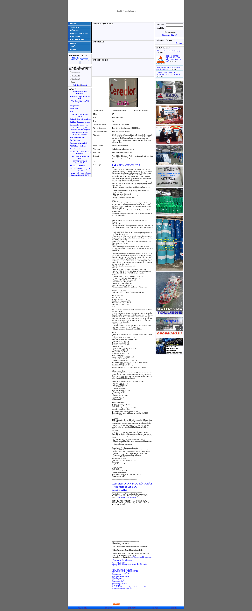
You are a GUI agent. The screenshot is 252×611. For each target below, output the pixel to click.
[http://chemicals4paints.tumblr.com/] (169, 270)
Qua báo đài (76, 79)
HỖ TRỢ (155, 608)
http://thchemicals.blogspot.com (141, 557)
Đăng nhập (166, 35)
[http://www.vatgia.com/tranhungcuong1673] (169, 186)
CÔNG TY (108, 608)
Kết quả (84, 85)
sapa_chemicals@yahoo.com (126, 497)
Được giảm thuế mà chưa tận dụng (168, 51)
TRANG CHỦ (82, 608)
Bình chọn (76, 85)
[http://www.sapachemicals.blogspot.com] (169, 353)
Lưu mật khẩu (171, 32)
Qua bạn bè (76, 76)
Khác (74, 82)
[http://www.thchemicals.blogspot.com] (169, 104)
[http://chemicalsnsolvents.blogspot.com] (169, 143)
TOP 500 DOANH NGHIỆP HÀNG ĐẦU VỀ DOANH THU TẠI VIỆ (174, 58)
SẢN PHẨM (132, 608)
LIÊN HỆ (174, 608)
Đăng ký (174, 35)
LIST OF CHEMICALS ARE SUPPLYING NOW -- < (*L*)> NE (168, 73)
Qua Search (76, 73)
